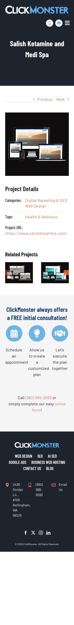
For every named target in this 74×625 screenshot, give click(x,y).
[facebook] (26, 533)
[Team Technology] (55, 264)
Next (60, 99)
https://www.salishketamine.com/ (36, 233)
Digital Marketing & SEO (46, 200)
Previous (45, 99)
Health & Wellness (41, 216)
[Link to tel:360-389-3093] (49, 23)
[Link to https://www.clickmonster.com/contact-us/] (58, 23)
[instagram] (41, 533)
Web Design (35, 205)
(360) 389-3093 (38, 397)
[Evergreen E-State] (19, 264)
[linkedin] (48, 533)
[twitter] (33, 533)
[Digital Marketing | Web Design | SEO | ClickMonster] (36, 7)
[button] (7, 272)
